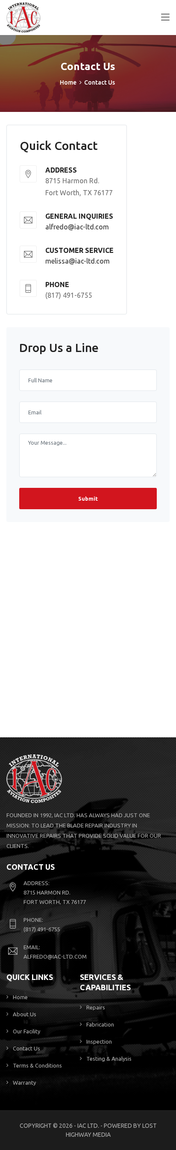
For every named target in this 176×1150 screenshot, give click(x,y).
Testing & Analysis (109, 1059)
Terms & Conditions (37, 1065)
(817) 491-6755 (41, 929)
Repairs (95, 1007)
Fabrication (100, 1024)
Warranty (24, 1082)
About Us (24, 1014)
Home (68, 82)
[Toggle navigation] (165, 17)
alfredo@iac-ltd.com (77, 227)
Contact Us (26, 1048)
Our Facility (26, 1031)
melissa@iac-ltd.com (77, 261)
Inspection (99, 1041)
